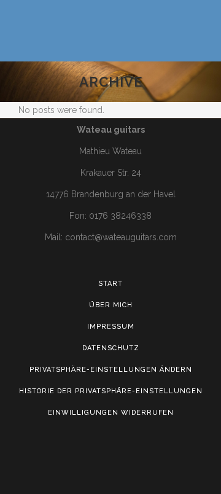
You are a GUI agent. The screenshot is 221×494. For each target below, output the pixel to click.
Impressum (110, 327)
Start (110, 284)
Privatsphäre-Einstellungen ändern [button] (110, 370)
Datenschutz (110, 348)
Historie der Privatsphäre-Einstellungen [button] (111, 391)
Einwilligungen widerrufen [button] (111, 413)
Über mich (111, 305)
